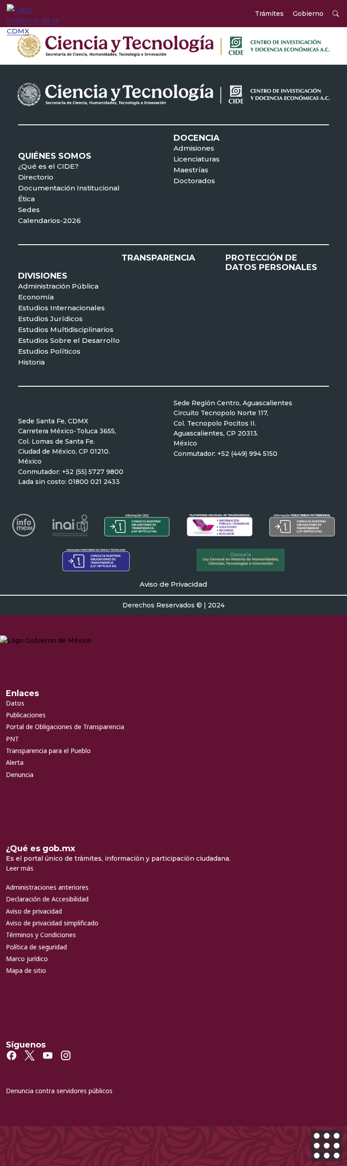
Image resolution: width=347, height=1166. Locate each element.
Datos (15, 703)
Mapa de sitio (26, 970)
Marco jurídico (27, 958)
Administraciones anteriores (47, 887)
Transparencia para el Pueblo (48, 750)
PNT (12, 739)
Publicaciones (26, 715)
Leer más (19, 868)
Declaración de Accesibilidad (47, 899)
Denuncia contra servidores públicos (59, 1091)
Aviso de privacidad (34, 911)
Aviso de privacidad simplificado (52, 923)
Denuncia (19, 774)
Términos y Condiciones (41, 934)
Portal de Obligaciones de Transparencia (65, 726)
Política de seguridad (36, 947)
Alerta (14, 762)
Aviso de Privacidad (173, 584)
